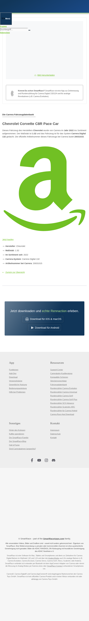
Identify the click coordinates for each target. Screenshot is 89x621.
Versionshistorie (15, 381)
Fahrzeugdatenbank (58, 385)
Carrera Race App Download (62, 414)
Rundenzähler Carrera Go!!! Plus (63, 400)
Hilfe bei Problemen (17, 392)
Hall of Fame (14, 445)
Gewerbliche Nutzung (18, 385)
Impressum (54, 430)
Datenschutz (55, 434)
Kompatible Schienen (59, 377)
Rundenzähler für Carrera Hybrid (63, 411)
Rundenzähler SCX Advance (62, 403)
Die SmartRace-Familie (18, 438)
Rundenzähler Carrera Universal (63, 392)
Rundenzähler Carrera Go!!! (61, 396)
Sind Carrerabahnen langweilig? (22, 449)
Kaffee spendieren (16, 434)
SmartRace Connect (55, 566)
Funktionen (13, 370)
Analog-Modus (53, 558)
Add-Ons (12, 373)
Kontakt (53, 438)
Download (13, 377)
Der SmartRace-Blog (17, 441)
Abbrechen (5, 33)
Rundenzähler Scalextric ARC (62, 407)
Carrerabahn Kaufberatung (61, 373)
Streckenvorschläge (58, 381)
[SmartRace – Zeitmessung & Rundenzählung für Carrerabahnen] (31, 11)
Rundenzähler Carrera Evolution (63, 388)
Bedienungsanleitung (18, 388)
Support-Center (56, 370)
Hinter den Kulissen (17, 430)
